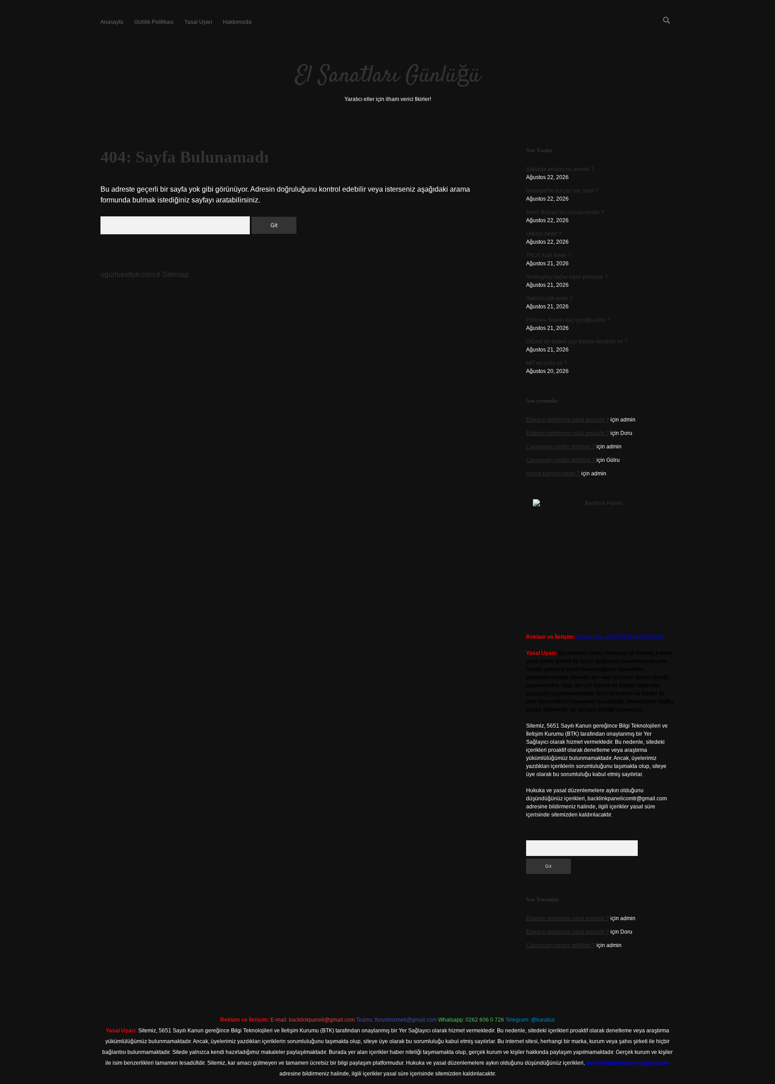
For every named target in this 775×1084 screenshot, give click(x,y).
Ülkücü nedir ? (544, 234)
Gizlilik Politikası (154, 22)
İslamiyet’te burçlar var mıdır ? (562, 191)
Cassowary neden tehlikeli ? (560, 446)
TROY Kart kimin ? (548, 255)
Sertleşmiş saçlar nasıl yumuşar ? (567, 277)
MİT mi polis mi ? (546, 363)
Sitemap (175, 274)
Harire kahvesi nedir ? (553, 473)
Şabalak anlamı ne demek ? (560, 169)
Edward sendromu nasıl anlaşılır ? (567, 420)
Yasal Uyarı (198, 22)
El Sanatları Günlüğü (387, 76)
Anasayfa (111, 22)
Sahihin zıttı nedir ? (549, 298)
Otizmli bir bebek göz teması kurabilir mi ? (576, 341)
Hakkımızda (237, 22)
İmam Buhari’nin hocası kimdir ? (565, 212)
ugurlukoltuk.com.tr (130, 274)
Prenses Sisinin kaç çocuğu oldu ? (568, 320)
